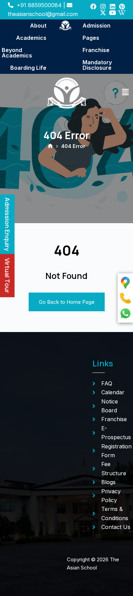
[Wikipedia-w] (122, 13)
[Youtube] (112, 13)
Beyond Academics (17, 53)
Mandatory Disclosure (97, 65)
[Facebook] (93, 6)
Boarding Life (28, 67)
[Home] (50, 146)
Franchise (96, 50)
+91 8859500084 (39, 5)
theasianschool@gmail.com (43, 14)
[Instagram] (103, 6)
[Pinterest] (122, 6)
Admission (96, 25)
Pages (91, 37)
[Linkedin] (112, 6)
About (38, 25)
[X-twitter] (103, 13)
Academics (31, 37)
